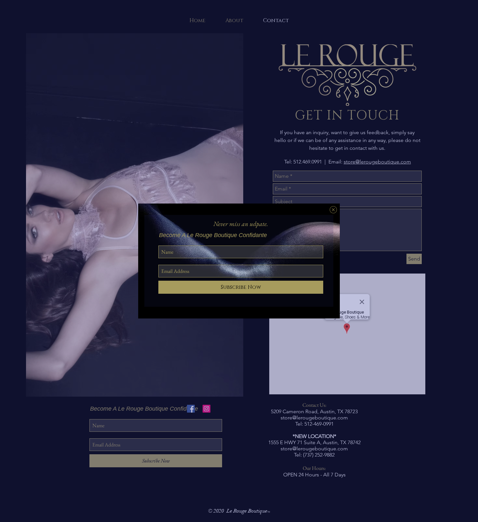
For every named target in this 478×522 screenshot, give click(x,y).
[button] (333, 209)
